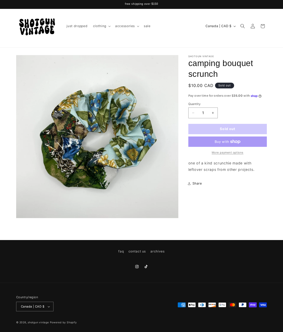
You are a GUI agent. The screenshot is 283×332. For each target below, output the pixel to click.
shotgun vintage (38, 322)
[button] (101, 26)
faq (121, 251)
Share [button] (197, 183)
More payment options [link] (227, 152)
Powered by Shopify (63, 322)
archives (157, 251)
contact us (137, 251)
